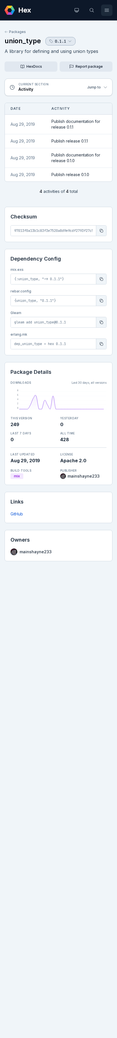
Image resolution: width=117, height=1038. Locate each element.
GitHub (17, 513)
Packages (17, 32)
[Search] (91, 10)
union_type (23, 41)
